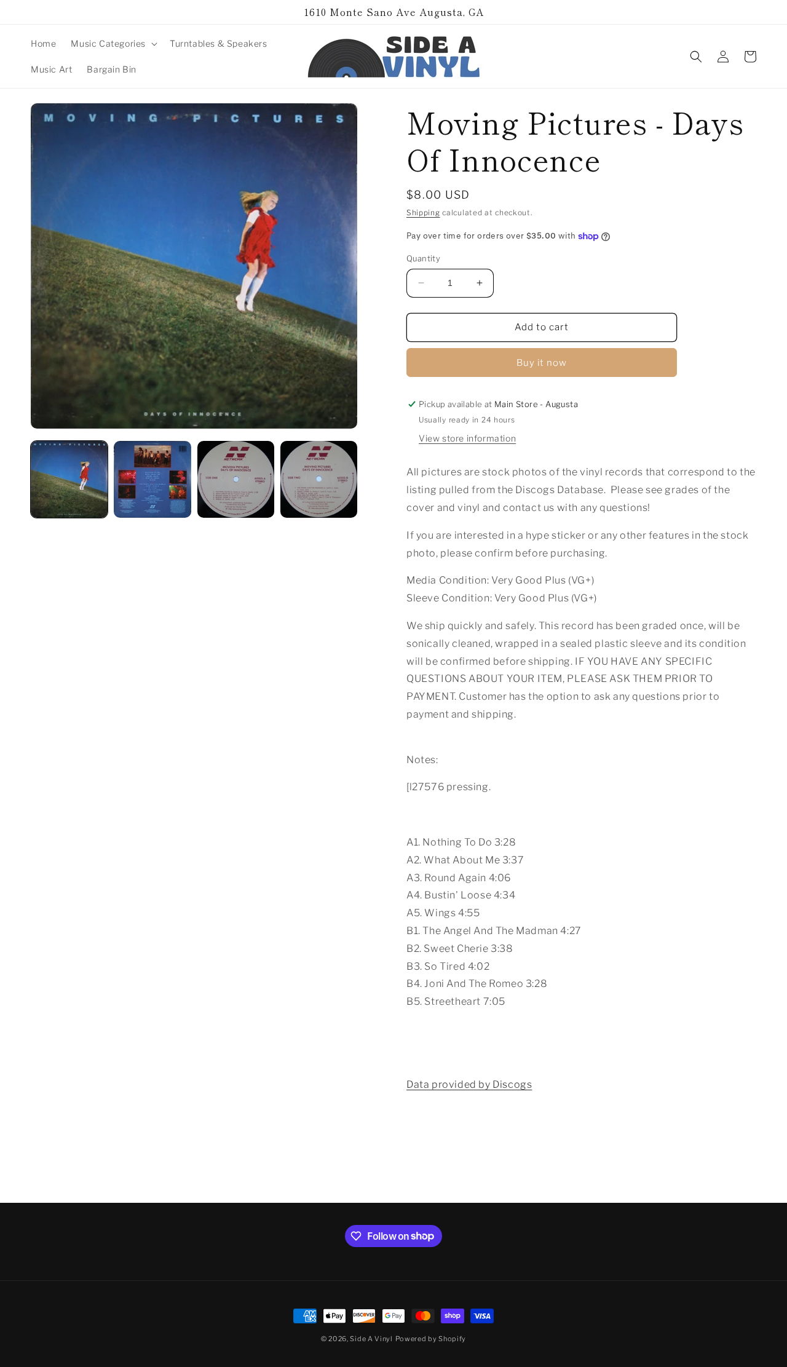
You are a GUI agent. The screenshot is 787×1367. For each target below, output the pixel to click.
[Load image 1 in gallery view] (69, 479)
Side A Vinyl (371, 1338)
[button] (112, 44)
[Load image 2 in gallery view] (152, 479)
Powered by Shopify (431, 1338)
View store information (467, 438)
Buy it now (541, 362)
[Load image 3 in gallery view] (235, 479)
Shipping (423, 212)
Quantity (423, 258)
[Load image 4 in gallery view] (318, 479)
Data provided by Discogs (469, 1084)
